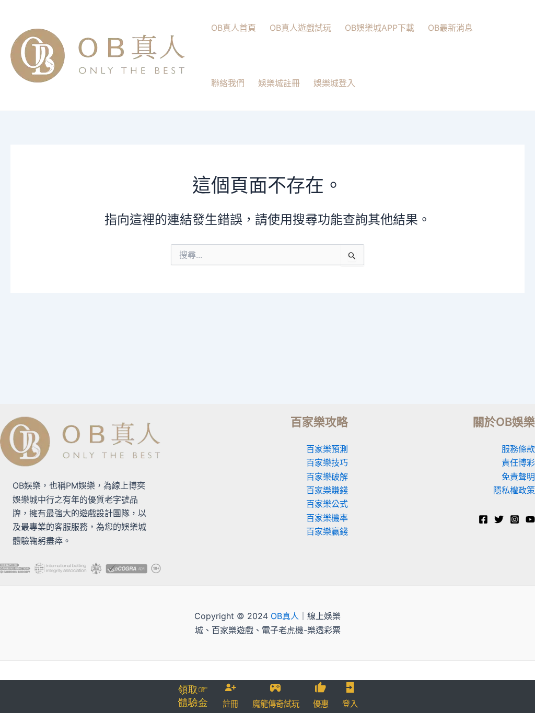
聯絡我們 (228, 83)
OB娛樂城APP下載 (379, 27)
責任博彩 (518, 462)
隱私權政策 (514, 490)
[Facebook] (483, 519)
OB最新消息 (450, 27)
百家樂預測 (327, 449)
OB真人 (285, 616)
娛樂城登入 (334, 83)
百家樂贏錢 (327, 531)
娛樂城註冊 (279, 83)
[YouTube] (530, 519)
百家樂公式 (327, 503)
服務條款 (518, 449)
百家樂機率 (327, 518)
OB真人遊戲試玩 (300, 27)
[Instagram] (514, 519)
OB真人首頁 (233, 27)
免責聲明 (518, 476)
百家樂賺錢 (327, 490)
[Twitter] (499, 519)
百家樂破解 (327, 476)
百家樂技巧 (327, 462)
